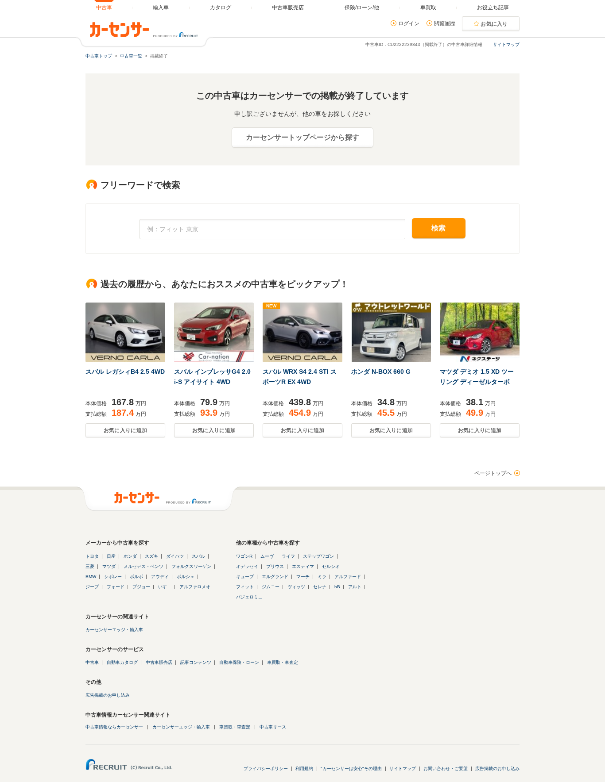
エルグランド (275, 576)
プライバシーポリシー (266, 768)
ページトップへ (493, 473)
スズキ (151, 556)
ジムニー (270, 586)
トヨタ (92, 556)
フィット (245, 586)
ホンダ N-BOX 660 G (381, 371)
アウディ (160, 576)
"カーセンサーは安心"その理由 (351, 768)
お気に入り (494, 24)
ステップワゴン (318, 556)
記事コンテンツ (195, 662)
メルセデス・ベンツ (143, 566)
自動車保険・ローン (239, 662)
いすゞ (164, 586)
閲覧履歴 (444, 23)
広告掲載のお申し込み (107, 695)
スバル (198, 556)
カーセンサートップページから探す (302, 137)
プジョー (141, 586)
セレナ (319, 586)
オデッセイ (247, 566)
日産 (111, 556)
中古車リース (273, 726)
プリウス (275, 566)
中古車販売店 (159, 662)
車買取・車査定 (282, 662)
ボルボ (136, 576)
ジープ (92, 586)
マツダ (109, 566)
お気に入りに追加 (125, 430)
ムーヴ (267, 556)
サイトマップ (506, 44)
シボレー (113, 576)
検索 (438, 228)
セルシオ (331, 566)
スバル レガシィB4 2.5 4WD (125, 371)
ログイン (408, 23)
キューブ (245, 576)
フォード (115, 586)
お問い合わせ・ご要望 (445, 768)
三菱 (89, 566)
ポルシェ (185, 576)
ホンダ (130, 556)
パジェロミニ (249, 596)
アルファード (347, 576)
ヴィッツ (296, 586)
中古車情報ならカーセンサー (114, 726)
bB (337, 586)
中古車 (92, 662)
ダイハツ (175, 556)
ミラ (322, 576)
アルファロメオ (194, 586)
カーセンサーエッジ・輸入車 (114, 629)
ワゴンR (244, 556)
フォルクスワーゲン (191, 566)
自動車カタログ (122, 662)
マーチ (303, 576)
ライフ (288, 556)
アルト (354, 586)
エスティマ (303, 566)
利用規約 (304, 768)
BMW (90, 576)
